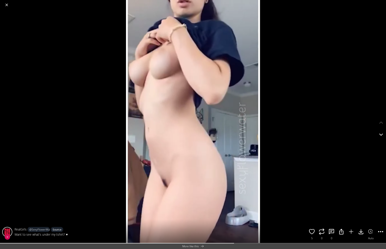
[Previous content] (381, 122)
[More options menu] (381, 3)
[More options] (381, 232)
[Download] (361, 232)
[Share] (341, 232)
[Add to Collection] (351, 232)
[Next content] (381, 134)
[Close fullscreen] (7, 5)
